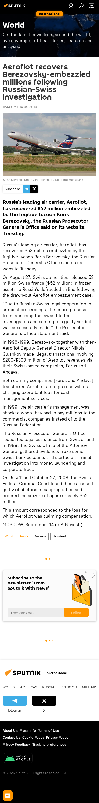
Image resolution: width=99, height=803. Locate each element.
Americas (28, 687)
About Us (10, 730)
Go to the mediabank (69, 180)
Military (89, 687)
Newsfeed (59, 536)
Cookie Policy (33, 737)
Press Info (28, 730)
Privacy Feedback (16, 744)
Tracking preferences (49, 744)
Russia (23, 536)
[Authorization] (71, 6)
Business (40, 536)
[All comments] (8, 795)
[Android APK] (18, 758)
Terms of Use (48, 730)
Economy (68, 687)
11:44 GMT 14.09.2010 (20, 107)
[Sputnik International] (15, 7)
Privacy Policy (57, 737)
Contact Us (11, 737)
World (9, 536)
